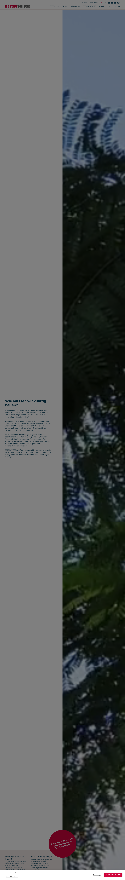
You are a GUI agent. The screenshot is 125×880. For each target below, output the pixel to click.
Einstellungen (97, 875)
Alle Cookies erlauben (113, 875)
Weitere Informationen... (12, 877)
